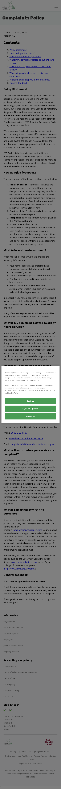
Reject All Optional (31, 409)
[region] (30, 394)
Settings (30, 401)
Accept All (30, 416)
